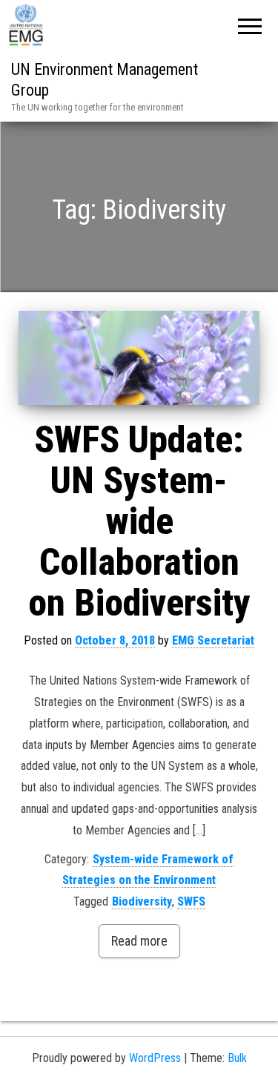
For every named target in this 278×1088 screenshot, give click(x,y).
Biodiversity (142, 901)
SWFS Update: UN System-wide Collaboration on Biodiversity (139, 521)
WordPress (155, 1058)
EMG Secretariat (213, 640)
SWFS (191, 901)
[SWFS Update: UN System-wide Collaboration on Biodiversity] (139, 358)
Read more (139, 941)
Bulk (237, 1058)
